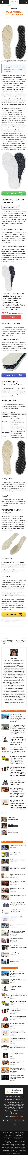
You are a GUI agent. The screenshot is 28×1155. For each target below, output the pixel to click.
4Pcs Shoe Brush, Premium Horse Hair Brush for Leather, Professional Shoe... (18, 1010)
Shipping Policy (20, 1134)
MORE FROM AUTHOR (19, 710)
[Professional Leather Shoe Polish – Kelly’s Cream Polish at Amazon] (5, 868)
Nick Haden (11, 831)
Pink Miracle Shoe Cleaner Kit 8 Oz (18, 845)
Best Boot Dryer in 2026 (15, 852)
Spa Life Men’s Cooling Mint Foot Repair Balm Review (7, 642)
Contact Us (16, 1132)
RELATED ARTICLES (7, 710)
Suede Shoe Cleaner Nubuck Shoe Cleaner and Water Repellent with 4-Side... (18, 995)
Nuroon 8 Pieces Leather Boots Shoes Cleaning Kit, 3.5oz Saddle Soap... (17, 1025)
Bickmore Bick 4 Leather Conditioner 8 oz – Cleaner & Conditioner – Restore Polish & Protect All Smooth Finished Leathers (18, 741)
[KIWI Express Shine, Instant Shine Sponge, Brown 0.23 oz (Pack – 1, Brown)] (5, 782)
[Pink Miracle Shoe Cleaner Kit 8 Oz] (5, 847)
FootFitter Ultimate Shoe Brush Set (18, 895)
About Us (4, 1132)
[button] (2, 2)
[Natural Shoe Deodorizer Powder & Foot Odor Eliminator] (5, 911)
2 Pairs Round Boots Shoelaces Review (21, 641)
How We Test (17, 1138)
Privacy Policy (10, 1132)
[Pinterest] (15, 1120)
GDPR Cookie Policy (8, 1137)
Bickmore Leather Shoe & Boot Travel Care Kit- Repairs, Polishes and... (17, 1047)
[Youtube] (14, 1124)
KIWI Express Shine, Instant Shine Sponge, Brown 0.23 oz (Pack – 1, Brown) (18, 782)
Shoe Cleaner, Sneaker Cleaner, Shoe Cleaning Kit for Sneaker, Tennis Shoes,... (17, 973)
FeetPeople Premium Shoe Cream (18, 859)
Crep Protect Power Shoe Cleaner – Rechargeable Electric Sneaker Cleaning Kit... (18, 1077)
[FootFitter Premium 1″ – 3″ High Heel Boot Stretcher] (5, 961)
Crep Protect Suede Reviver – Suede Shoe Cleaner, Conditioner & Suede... (18, 1055)
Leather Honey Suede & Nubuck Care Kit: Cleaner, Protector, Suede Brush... (18, 1032)
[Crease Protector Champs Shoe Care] (5, 876)
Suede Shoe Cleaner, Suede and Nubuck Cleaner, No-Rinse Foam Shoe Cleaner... (17, 1070)
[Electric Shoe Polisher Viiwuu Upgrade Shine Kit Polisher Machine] (5, 947)
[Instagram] (7, 1120)
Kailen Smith (11, 817)
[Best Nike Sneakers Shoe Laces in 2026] (5, 925)
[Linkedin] (11, 1120)
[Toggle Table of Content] (16, 207)
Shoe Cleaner (8, 5)
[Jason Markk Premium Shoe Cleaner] (5, 918)
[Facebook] (3, 1120)
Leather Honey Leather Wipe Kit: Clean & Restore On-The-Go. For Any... (17, 1040)
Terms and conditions (18, 1137)
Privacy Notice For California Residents (13, 1135)
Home (2, 5)
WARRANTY (22, 1132)
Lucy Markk (7, 17)
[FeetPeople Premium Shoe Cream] (5, 861)
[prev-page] (2, 812)
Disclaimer (10, 1138)
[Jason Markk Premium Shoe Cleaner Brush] (5, 940)
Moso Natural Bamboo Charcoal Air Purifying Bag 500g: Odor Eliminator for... (17, 933)
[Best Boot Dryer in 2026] (5, 854)
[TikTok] (19, 1120)
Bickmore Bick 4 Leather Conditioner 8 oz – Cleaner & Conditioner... (16, 988)
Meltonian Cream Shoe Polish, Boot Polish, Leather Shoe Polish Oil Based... (18, 1003)
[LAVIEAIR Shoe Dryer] (5, 954)
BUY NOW (11, 317)
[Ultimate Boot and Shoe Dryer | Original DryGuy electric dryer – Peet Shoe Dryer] (5, 904)
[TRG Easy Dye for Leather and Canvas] (5, 890)
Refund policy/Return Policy (9, 1134)
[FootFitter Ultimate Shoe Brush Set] (5, 897)
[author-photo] (14, 656)
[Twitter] (23, 1120)
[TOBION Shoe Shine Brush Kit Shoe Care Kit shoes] (5, 883)
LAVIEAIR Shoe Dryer (15, 953)
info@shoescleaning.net (17, 1116)
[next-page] (5, 812)
